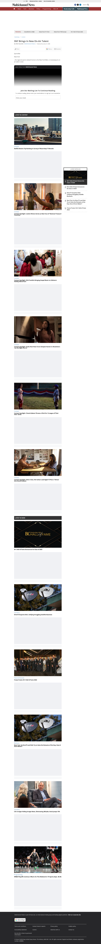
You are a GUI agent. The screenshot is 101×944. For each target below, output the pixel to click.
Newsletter (58, 49)
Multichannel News (49, 1)
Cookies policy (72, 926)
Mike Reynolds (19, 44)
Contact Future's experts (39, 926)
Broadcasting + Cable (36, 1)
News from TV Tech (44, 32)
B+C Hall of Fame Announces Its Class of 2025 (75, 187)
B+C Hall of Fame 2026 (77, 32)
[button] (86, 5)
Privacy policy (54, 926)
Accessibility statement (21, 929)
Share (18, 49)
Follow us (50, 49)
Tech (24, 9)
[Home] (14, 9)
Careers (35, 929)
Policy (38, 9)
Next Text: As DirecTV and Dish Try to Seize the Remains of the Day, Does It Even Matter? (76, 202)
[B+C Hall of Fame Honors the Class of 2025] (75, 178)
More (55, 9)
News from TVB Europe (60, 32)
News (19, 9)
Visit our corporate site (74, 915)
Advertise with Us (55, 929)
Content (23, 37)
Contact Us (71, 929)
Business (31, 9)
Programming (47, 9)
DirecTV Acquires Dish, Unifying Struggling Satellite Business (75, 194)
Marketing (16, 37)
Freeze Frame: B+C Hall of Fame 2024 (76, 208)
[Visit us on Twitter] (78, 5)
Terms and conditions (20, 926)
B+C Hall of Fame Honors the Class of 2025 (75, 181)
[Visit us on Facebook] (75, 5)
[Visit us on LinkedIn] (80, 5)
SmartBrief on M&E (29, 32)
